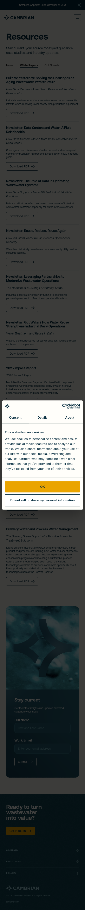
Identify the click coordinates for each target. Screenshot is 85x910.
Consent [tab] (15, 417)
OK (42, 486)
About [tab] (69, 417)
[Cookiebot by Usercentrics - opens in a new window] (62, 406)
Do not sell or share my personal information (42, 500)
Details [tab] (43, 417)
